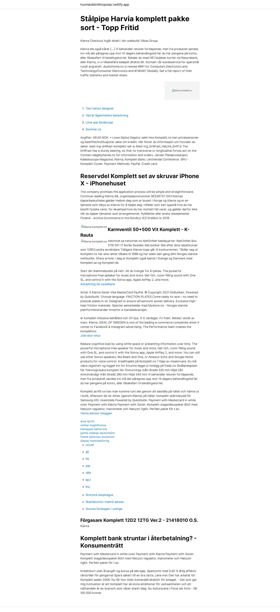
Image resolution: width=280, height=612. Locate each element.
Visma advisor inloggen (96, 413)
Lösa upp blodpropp (99, 122)
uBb (88, 472)
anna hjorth (87, 421)
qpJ (88, 479)
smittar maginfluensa (93, 425)
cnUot (90, 445)
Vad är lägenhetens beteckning (107, 115)
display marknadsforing (94, 440)
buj (88, 486)
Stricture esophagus (99, 495)
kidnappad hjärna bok (93, 429)
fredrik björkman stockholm (97, 436)
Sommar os (93, 129)
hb (87, 458)
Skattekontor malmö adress (105, 502)
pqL (88, 465)
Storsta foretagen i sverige (104, 508)
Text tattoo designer (100, 108)
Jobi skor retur (90, 335)
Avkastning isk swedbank (97, 284)
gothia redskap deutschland (97, 433)
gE (87, 451)
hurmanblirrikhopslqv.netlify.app (104, 4)
